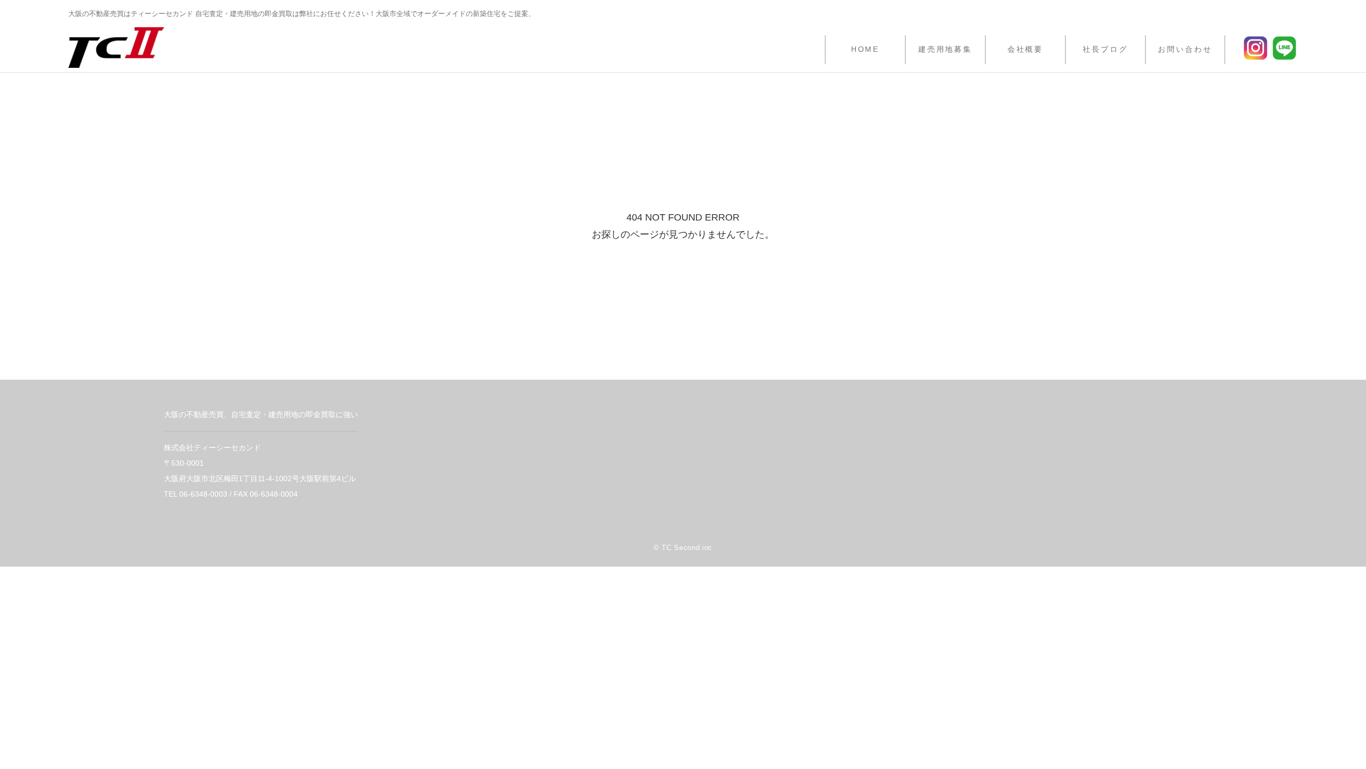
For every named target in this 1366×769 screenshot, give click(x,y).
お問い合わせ (1185, 49)
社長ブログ (1105, 49)
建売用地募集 (945, 49)
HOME (865, 49)
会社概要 (1025, 49)
